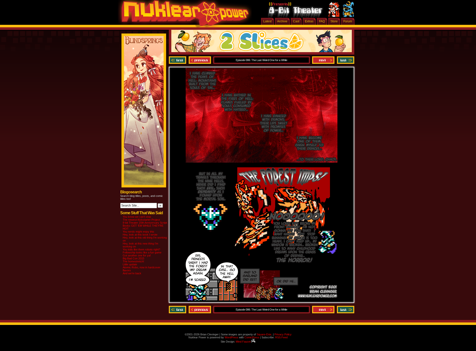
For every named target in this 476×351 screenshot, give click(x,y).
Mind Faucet (243, 341)
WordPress (231, 337)
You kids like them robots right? (141, 249)
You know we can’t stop (137, 216)
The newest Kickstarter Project (141, 219)
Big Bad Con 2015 (133, 258)
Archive (282, 21)
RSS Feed (281, 337)
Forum (347, 21)
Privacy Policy (283, 334)
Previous (199, 60)
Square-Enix (264, 334)
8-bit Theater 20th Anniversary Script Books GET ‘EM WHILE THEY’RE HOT (145, 225)
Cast (296, 21)
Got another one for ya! (137, 255)
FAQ (322, 21)
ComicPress (251, 337)
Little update (130, 264)
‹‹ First (178, 60)
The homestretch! (133, 261)
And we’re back (132, 273)
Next (323, 60)
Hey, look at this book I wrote (140, 234)
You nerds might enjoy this (138, 231)
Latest (267, 21)
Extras (309, 21)
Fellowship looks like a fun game (142, 252)
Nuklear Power (183, 15)
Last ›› (345, 60)
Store (334, 21)
